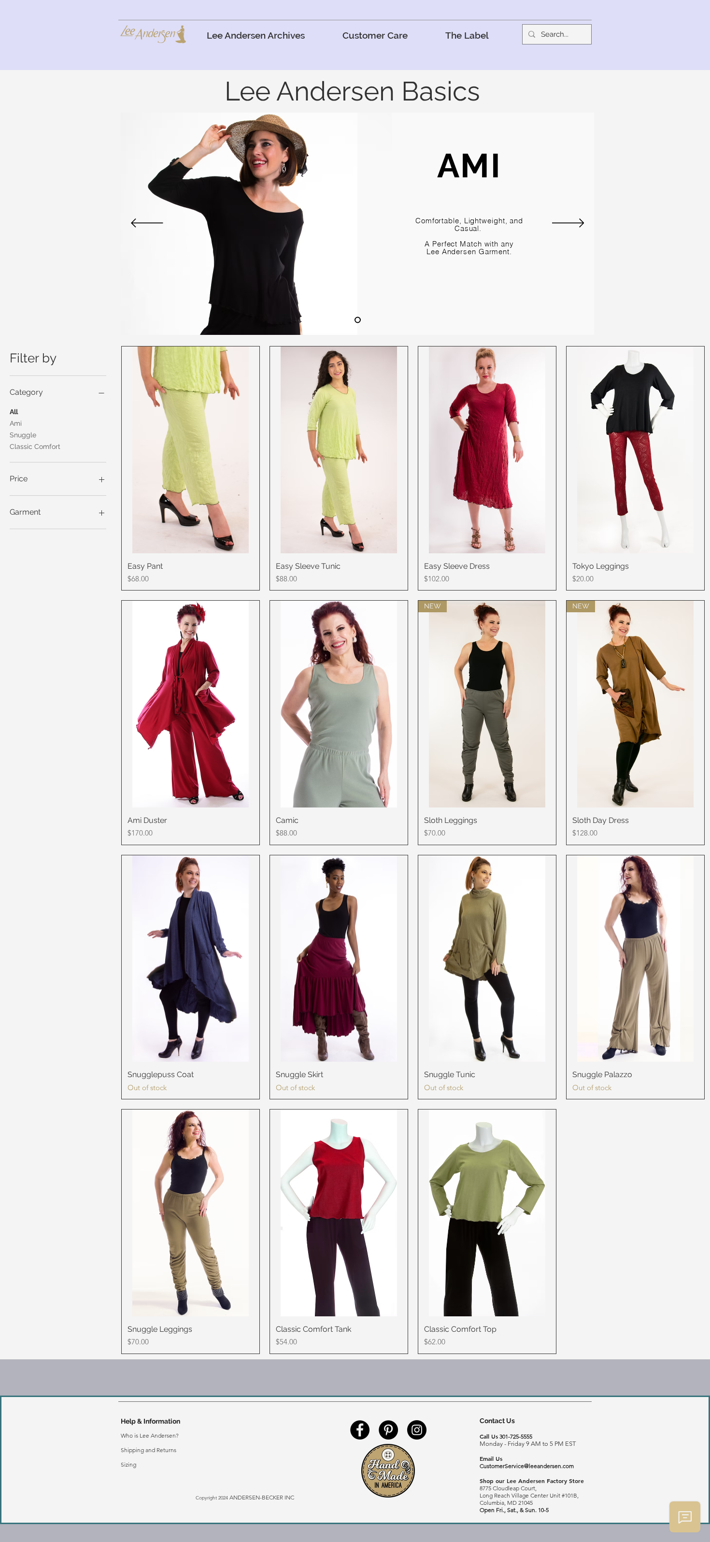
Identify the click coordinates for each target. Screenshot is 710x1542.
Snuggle (23, 435)
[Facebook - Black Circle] (359, 1430)
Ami (16, 423)
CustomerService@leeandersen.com (527, 1466)
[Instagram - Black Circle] (416, 1430)
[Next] (568, 223)
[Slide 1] (358, 320)
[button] (375, 35)
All (14, 412)
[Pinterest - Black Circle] (388, 1430)
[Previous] (147, 223)
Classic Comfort (35, 446)
